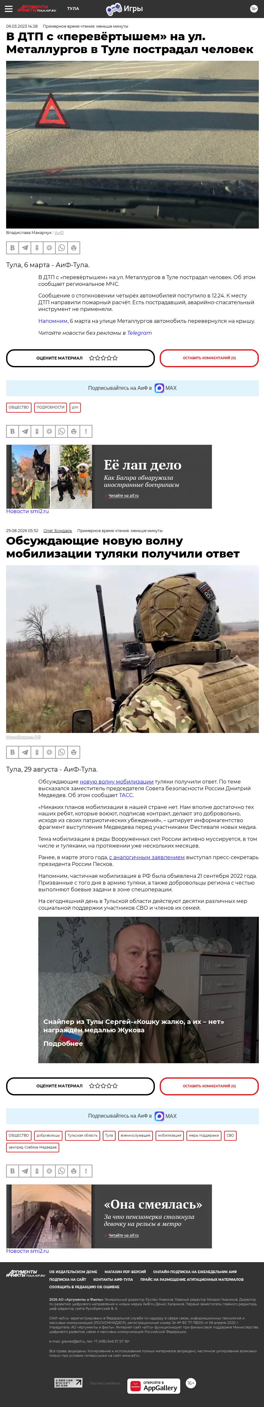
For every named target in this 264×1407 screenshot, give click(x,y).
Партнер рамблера (105, 1383)
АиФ (59, 232)
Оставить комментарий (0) (209, 358)
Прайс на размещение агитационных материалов (192, 1280)
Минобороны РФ (23, 737)
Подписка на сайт (67, 1280)
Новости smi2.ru (27, 511)
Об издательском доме (73, 1272)
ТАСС (126, 795)
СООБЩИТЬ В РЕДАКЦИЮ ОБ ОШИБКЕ (84, 1287)
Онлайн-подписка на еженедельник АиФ (195, 1272)
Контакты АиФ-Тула (113, 1280)
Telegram (139, 333)
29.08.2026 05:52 (22, 530)
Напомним (53, 321)
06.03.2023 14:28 (22, 26)
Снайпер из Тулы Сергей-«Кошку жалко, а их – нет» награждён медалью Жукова (133, 1026)
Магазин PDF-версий (125, 1272)
